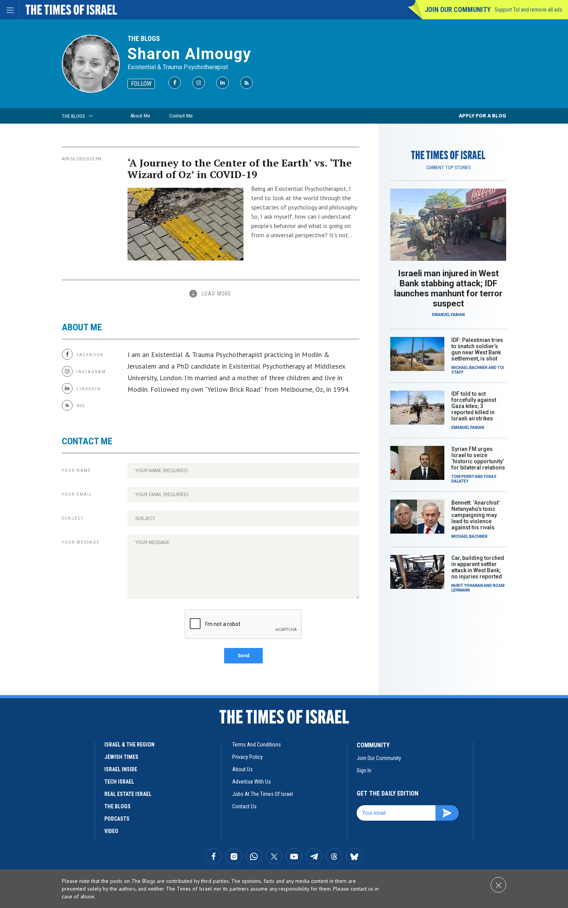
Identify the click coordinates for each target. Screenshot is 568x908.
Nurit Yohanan (467, 585)
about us (242, 769)
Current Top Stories (448, 167)
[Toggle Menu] (9, 9)
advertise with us (251, 782)
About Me (140, 116)
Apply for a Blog (482, 116)
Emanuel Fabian (448, 315)
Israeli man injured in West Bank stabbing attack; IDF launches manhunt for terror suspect (448, 288)
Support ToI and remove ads (528, 10)
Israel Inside (120, 769)
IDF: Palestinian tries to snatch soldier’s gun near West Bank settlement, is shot (477, 349)
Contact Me (180, 116)
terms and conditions (256, 744)
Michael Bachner (469, 368)
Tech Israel (119, 782)
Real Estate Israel (127, 794)
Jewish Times (121, 757)
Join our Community (458, 9)
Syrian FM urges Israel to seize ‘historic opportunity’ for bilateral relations (478, 458)
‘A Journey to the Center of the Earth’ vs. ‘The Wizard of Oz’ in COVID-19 (240, 168)
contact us (244, 806)
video (111, 831)
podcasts (116, 819)
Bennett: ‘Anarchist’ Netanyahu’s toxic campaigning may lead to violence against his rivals (475, 515)
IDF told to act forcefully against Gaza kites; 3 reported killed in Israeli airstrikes (473, 406)
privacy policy (247, 757)
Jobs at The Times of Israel (262, 794)
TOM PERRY (462, 476)
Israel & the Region (129, 744)
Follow (141, 83)
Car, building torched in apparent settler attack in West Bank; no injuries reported (477, 567)
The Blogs (144, 38)
